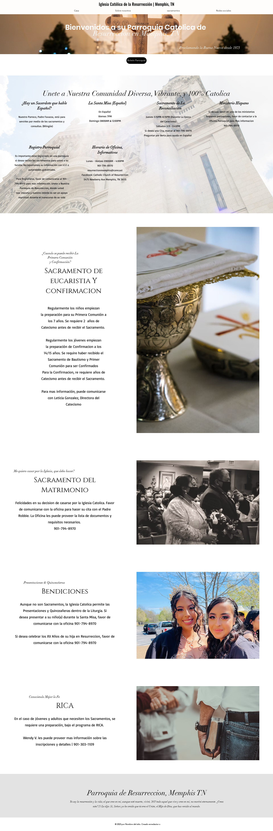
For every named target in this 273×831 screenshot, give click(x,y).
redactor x (155, 824)
